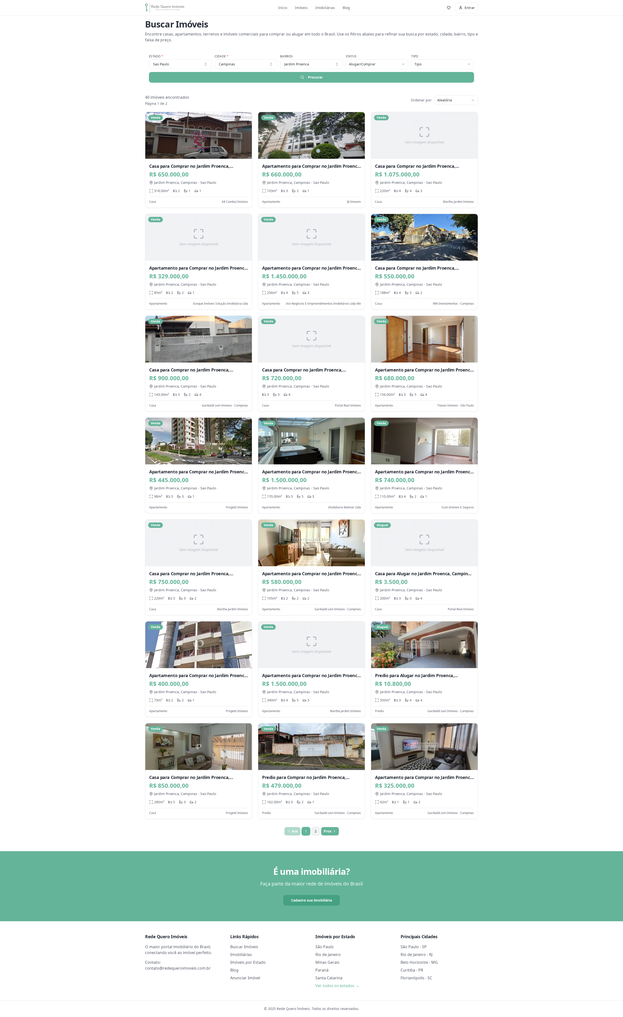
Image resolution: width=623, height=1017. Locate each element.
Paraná (322, 970)
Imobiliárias (325, 7)
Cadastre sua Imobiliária (311, 900)
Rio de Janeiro (328, 954)
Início (282, 7)
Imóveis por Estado (248, 962)
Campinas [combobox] (227, 64)
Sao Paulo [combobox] (161, 64)
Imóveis (301, 7)
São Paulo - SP (414, 946)
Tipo (414, 56)
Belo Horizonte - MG (419, 962)
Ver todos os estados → (337, 985)
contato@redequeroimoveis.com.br (178, 968)
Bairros (286, 56)
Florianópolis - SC (416, 978)
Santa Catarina (328, 978)
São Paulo (324, 946)
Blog (346, 7)
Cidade (222, 56)
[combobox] (311, 64)
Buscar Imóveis (244, 946)
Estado (156, 56)
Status (351, 56)
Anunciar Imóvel (245, 978)
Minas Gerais (327, 962)
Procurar (315, 77)
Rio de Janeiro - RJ (416, 954)
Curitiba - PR (412, 970)
